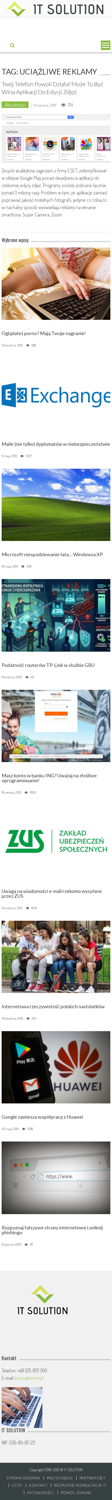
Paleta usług (59, 1478)
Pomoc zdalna (76, 1493)
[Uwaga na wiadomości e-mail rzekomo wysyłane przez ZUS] (56, 841)
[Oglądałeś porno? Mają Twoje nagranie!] (56, 283)
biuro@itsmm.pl (29, 1378)
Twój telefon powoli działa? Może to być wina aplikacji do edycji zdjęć (52, 87)
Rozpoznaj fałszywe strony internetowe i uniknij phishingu (52, 1229)
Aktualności (15, 105)
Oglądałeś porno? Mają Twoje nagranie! (44, 333)
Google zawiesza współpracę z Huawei (42, 1117)
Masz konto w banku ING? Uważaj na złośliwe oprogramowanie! (49, 777)
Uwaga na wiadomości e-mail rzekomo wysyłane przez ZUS (52, 893)
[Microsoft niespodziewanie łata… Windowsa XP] (56, 504)
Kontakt (38, 1485)
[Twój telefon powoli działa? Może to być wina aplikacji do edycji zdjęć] (56, 138)
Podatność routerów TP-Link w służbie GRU (48, 665)
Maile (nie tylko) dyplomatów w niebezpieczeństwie (56, 444)
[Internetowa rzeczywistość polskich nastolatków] (56, 956)
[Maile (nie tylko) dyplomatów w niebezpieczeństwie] (56, 394)
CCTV (17, 1485)
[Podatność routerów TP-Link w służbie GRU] (56, 615)
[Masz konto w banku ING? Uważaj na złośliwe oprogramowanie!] (56, 725)
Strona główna (23, 1478)
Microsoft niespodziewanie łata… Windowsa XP (52, 554)
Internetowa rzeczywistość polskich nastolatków (53, 1006)
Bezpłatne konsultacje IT (80, 1485)
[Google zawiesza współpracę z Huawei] (56, 1066)
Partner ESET (92, 1478)
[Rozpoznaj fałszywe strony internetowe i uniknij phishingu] (56, 1177)
